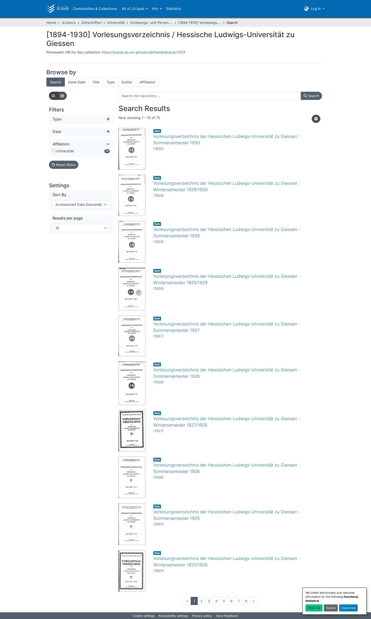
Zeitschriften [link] (91, 22)
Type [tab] (110, 82)
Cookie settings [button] (144, 615)
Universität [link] (116, 22)
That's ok (314, 608)
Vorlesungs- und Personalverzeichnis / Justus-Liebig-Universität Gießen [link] (151, 22)
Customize (348, 608)
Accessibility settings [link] (173, 615)
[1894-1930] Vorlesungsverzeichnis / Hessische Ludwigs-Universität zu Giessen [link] (199, 22)
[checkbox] (54, 150)
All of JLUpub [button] (133, 8)
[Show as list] (53, 96)
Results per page (68, 218)
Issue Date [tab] (76, 82)
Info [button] (155, 8)
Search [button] (313, 96)
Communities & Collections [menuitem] (95, 8)
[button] (57, 8)
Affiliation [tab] (147, 82)
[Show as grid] (62, 96)
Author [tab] (127, 82)
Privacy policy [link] (202, 615)
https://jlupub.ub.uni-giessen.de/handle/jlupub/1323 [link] (143, 52)
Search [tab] (55, 82)
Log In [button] (316, 8)
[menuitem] (134, 8)
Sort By (59, 194)
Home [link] (51, 22)
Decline (330, 608)
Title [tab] (95, 82)
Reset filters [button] (65, 165)
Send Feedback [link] (227, 615)
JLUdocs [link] (68, 22)
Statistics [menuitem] (173, 8)
